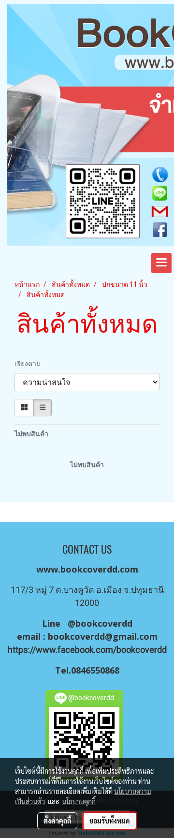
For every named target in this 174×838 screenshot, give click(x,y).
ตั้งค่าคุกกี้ (57, 820)
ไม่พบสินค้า (31, 434)
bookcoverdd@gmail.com (103, 636)
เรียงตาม (29, 364)
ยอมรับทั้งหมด (109, 820)
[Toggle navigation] (161, 263)
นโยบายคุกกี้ (79, 801)
